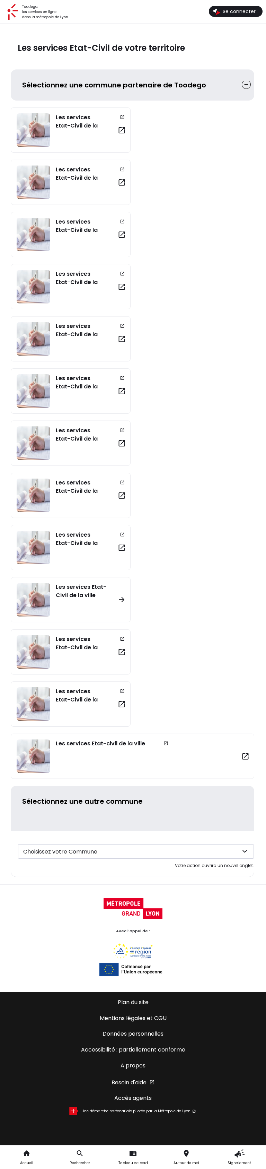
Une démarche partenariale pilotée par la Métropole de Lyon (135, 1111)
